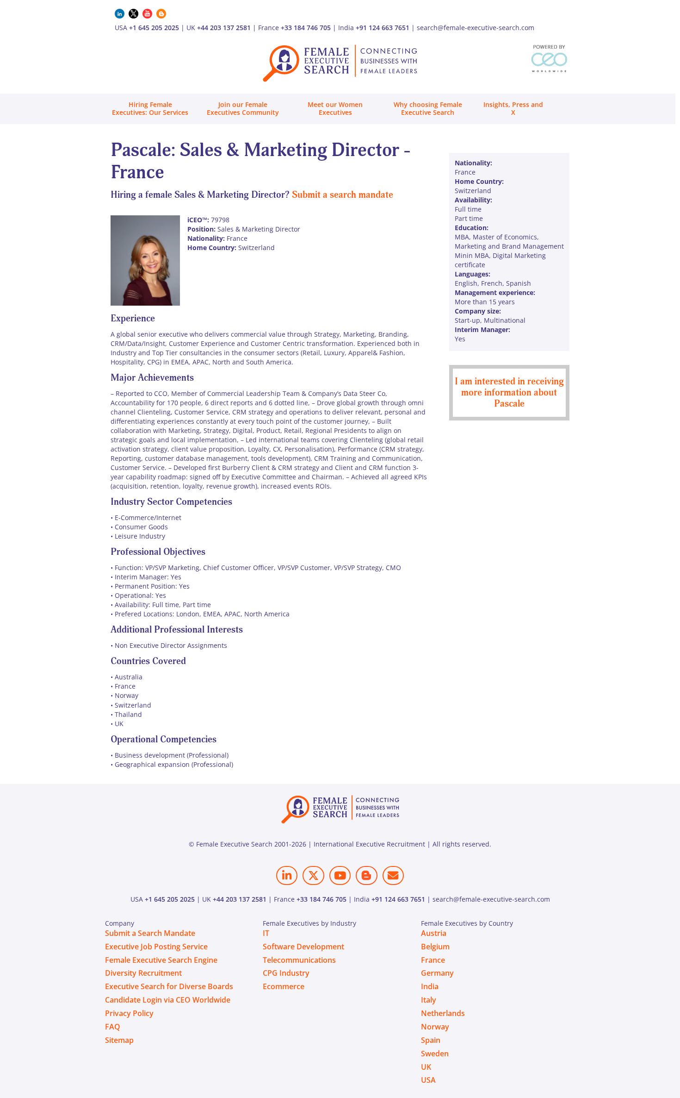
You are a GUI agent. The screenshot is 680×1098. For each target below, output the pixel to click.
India (430, 986)
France (433, 960)
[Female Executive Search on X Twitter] (313, 875)
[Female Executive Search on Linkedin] (286, 875)
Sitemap (119, 1040)
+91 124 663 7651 (382, 27)
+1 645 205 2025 (154, 27)
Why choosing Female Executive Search (428, 108)
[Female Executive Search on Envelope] (393, 875)
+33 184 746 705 (306, 27)
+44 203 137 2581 (224, 27)
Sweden (435, 1053)
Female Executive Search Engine (161, 960)
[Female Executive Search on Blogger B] (366, 875)
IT (266, 933)
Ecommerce (283, 986)
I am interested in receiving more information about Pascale (509, 392)
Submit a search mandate (342, 195)
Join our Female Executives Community (243, 108)
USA (428, 1080)
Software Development (303, 946)
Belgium (435, 946)
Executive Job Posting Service (156, 946)
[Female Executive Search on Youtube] (340, 875)
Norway (435, 1027)
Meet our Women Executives (335, 108)
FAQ (112, 1027)
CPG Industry (286, 973)
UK (426, 1067)
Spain (430, 1040)
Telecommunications (299, 960)
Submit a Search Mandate (150, 933)
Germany (437, 973)
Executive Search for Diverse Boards (169, 986)
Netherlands (443, 1013)
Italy (428, 1000)
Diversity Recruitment (143, 973)
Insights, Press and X (513, 108)
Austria (433, 933)
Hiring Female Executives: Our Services (150, 108)
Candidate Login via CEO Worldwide (167, 1000)
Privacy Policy (129, 1013)
